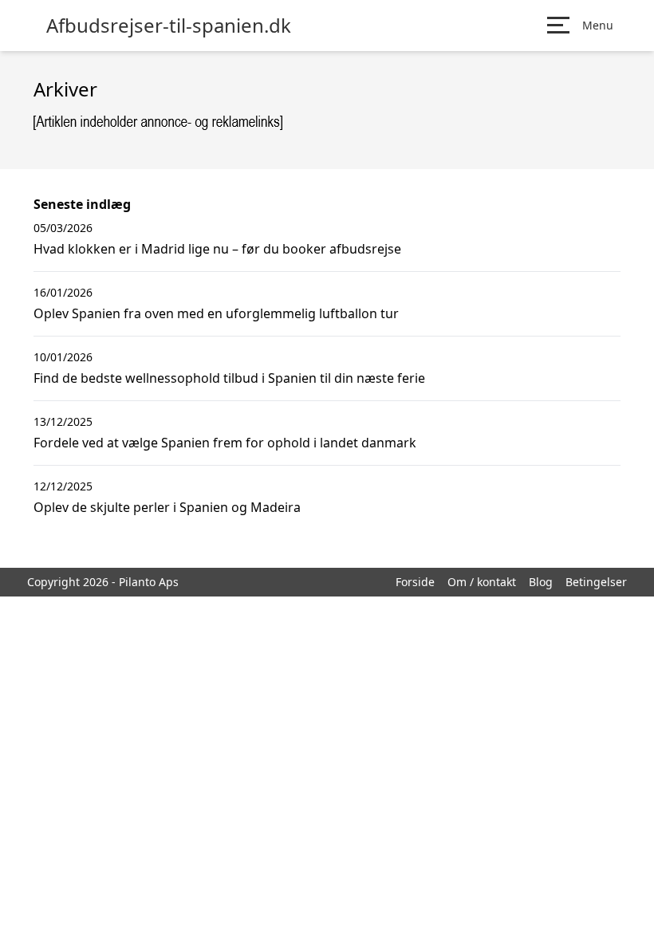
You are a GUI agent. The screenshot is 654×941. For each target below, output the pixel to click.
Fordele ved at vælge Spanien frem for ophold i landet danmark (224, 442)
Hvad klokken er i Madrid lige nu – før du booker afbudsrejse (217, 249)
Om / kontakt (481, 581)
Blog (541, 581)
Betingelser (596, 581)
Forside (415, 581)
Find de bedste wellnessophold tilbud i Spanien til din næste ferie (229, 378)
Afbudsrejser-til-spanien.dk (168, 25)
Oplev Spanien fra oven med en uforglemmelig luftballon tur (216, 313)
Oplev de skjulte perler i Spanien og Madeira (167, 507)
